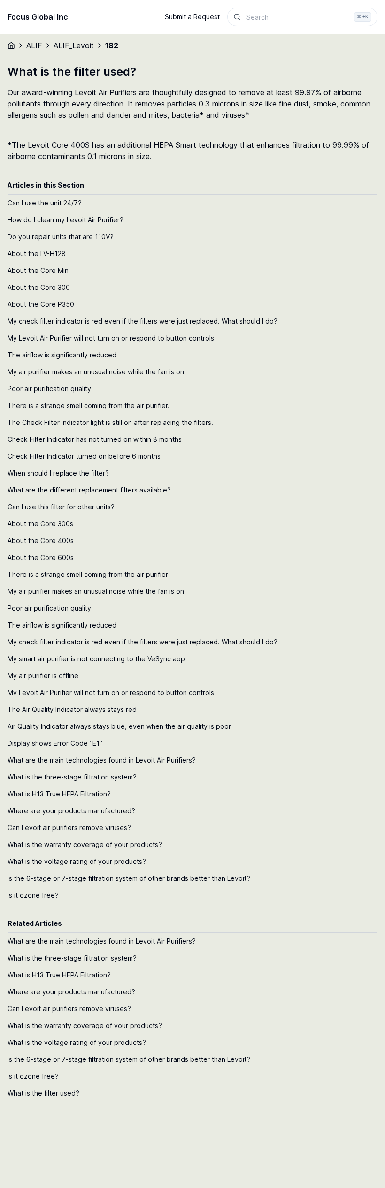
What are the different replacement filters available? (89, 490)
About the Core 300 (39, 287)
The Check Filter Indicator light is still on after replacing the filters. (110, 422)
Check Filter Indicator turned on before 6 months (84, 456)
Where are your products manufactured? (71, 811)
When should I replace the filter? (58, 473)
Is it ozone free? (33, 895)
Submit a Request (192, 17)
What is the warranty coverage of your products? (85, 844)
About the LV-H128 (37, 253)
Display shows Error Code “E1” (55, 743)
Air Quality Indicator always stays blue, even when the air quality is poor (119, 726)
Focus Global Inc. (39, 17)
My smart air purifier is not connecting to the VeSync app (96, 659)
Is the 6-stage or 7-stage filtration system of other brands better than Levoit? (129, 878)
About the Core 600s (41, 557)
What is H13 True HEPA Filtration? (59, 794)
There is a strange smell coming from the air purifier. (88, 405)
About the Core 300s (40, 524)
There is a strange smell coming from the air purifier (88, 574)
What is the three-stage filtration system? (72, 777)
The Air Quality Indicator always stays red (72, 709)
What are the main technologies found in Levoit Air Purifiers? (102, 760)
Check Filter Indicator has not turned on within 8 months (95, 439)
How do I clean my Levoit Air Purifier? (65, 220)
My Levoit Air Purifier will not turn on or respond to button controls (111, 338)
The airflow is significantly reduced (62, 355)
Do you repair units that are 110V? (61, 237)
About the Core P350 (41, 304)
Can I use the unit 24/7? (45, 203)
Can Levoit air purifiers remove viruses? (69, 828)
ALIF (34, 45)
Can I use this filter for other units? (61, 507)
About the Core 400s (41, 541)
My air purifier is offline (43, 676)
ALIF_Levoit (74, 45)
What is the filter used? (43, 1093)
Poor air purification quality (49, 389)
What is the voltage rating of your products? (77, 861)
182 (111, 45)
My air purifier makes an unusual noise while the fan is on (96, 372)
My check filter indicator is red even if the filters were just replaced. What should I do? (142, 321)
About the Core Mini (39, 270)
